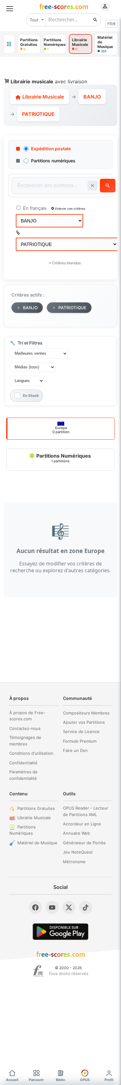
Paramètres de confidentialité (23, 775)
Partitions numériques (53, 160)
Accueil (12, 1080)
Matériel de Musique (37, 842)
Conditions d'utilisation (31, 753)
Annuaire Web (76, 833)
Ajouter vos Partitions (84, 722)
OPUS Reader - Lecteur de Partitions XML (85, 811)
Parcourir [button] (36, 1080)
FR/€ (111, 23)
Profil (109, 1080)
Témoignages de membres (25, 740)
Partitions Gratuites (36, 808)
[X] (68, 907)
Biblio (60, 1080)
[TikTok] (85, 907)
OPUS (85, 1080)
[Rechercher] (95, 20)
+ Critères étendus (65, 263)
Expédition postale (51, 148)
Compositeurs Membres (86, 712)
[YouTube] (52, 907)
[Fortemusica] (38, 971)
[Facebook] (35, 907)
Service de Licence (81, 731)
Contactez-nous (25, 728)
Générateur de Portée (84, 842)
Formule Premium (79, 741)
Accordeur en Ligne (82, 823)
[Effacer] (92, 186)
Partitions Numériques (63, 458)
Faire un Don (75, 750)
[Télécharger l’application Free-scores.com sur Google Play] (60, 931)
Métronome (74, 861)
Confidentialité (23, 762)
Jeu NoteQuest (78, 852)
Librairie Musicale (42, 97)
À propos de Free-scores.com (27, 716)
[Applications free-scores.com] (9, 44)
